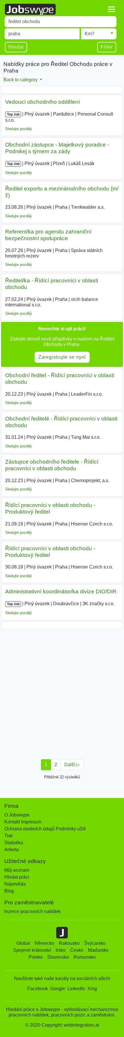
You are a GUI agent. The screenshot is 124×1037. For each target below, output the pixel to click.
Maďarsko (98, 950)
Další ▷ (72, 764)
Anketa (11, 849)
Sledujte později (18, 129)
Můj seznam (16, 870)
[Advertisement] (62, 692)
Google (57, 988)
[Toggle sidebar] (111, 9)
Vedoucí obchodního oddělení (42, 102)
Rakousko (69, 943)
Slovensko (58, 957)
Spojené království (32, 950)
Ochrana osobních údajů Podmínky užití (45, 828)
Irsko (60, 950)
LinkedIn (76, 988)
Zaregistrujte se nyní (62, 357)
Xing (92, 988)
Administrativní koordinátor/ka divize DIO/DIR (61, 591)
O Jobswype (17, 814)
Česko (76, 950)
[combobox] (61, 21)
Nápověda (15, 884)
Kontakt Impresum (22, 821)
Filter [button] (107, 47)
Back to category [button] (21, 79)
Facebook (37, 988)
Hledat (16, 47)
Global (23, 943)
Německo (44, 943)
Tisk (8, 835)
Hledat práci (16, 877)
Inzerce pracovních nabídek (32, 911)
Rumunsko (85, 957)
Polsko (36, 957)
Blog (9, 890)
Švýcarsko (95, 943)
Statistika (13, 842)
